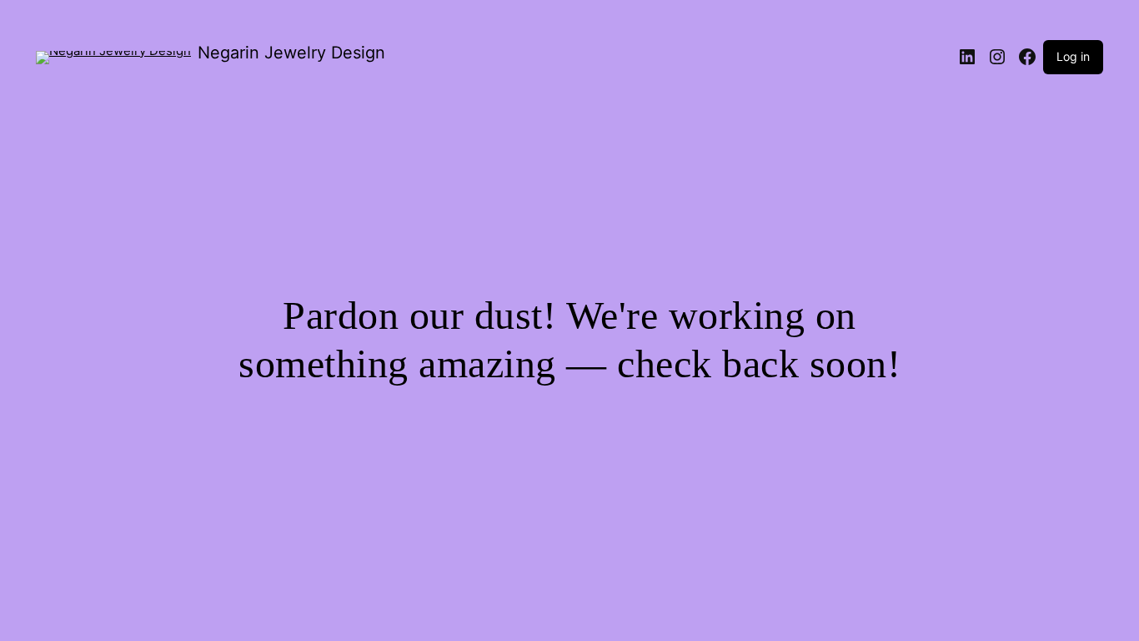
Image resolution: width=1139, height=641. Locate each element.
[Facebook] (1027, 57)
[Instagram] (997, 57)
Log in (1073, 56)
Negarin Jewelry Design (291, 53)
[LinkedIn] (967, 57)
